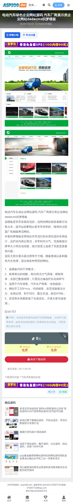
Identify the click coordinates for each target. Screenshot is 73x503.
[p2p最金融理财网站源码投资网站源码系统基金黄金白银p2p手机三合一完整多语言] (11, 458)
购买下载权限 (38, 359)
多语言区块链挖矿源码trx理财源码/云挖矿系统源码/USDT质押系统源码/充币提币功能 (43, 410)
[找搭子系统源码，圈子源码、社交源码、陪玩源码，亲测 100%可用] (11, 446)
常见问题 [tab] (30, 34)
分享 (53, 392)
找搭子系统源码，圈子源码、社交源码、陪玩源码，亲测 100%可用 (43, 445)
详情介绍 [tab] (14, 34)
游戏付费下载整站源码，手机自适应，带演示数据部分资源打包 (43, 422)
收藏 (64, 392)
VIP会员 (26, 347)
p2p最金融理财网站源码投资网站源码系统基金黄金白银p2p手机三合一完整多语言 (43, 457)
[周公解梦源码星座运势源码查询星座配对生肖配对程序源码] (11, 470)
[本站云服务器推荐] (36, 44)
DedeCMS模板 (45, 23)
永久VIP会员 (55, 347)
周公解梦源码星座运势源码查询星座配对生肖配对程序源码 (43, 469)
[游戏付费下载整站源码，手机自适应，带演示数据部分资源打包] (11, 423)
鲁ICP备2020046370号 (36, 490)
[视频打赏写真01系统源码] (11, 435)
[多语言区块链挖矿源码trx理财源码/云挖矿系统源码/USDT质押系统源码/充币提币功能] (11, 411)
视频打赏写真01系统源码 (33, 431)
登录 (60, 5)
